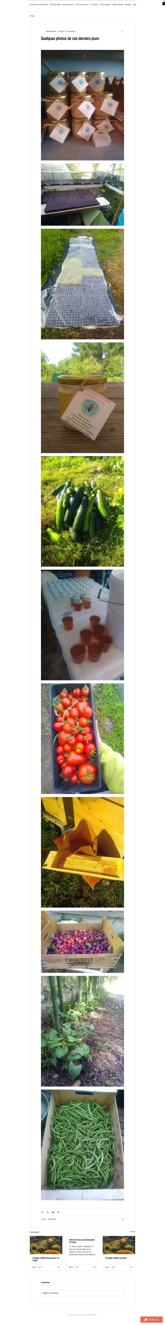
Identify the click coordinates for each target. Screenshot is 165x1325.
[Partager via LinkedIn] (53, 1212)
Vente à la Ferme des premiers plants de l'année (82, 1241)
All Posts (32, 16)
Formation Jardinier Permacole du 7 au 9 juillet (46, 1259)
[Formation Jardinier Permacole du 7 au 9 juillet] (46, 1245)
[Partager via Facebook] (42, 1212)
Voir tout (133, 1232)
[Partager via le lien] (58, 1212)
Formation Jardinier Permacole (115, 1258)
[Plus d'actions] (122, 31)
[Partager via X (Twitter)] (47, 1212)
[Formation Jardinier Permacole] (119, 1245)
